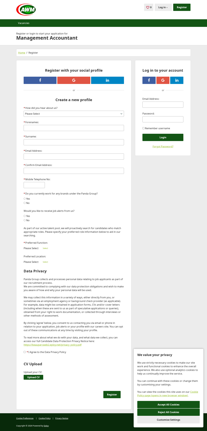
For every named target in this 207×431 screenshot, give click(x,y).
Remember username (157, 128)
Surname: (30, 136)
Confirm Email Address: (38, 165)
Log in (162, 7)
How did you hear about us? (40, 108)
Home (21, 52)
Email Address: (33, 150)
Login (163, 137)
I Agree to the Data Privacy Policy (46, 352)
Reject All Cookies (168, 412)
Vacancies (23, 23)
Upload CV (33, 377)
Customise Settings (168, 419)
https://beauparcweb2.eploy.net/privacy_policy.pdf (53, 344)
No (28, 203)
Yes (28, 198)
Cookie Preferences (24, 418)
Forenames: (31, 122)
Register (182, 7)
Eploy (46, 425)
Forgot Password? (163, 146)
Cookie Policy (45, 418)
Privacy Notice (61, 418)
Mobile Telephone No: (37, 179)
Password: (148, 113)
